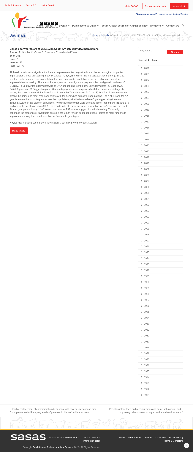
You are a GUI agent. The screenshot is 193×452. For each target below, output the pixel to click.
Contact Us (160, 437)
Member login (179, 6)
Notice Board (47, 5)
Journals (104, 35)
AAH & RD (31, 5)
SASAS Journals (13, 5)
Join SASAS (131, 6)
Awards (148, 437)
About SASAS (134, 437)
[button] (183, 26)
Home (95, 35)
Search (175, 52)
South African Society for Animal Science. (53, 447)
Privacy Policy (176, 437)
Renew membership (155, 6)
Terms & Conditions (173, 441)
